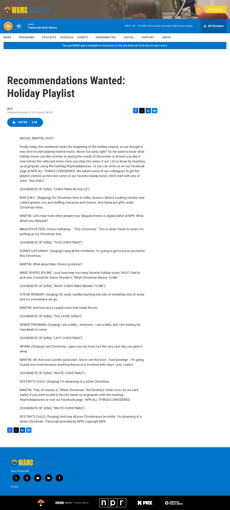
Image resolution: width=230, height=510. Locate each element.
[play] (8, 26)
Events (82, 37)
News (7, 37)
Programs (26, 37)
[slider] (24, 26)
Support (148, 37)
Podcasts (49, 37)
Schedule (67, 37)
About (166, 37)
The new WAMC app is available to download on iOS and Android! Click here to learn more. (115, 45)
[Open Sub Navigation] (14, 37)
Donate (217, 9)
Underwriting (106, 37)
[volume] (19, 26)
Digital (129, 37)
